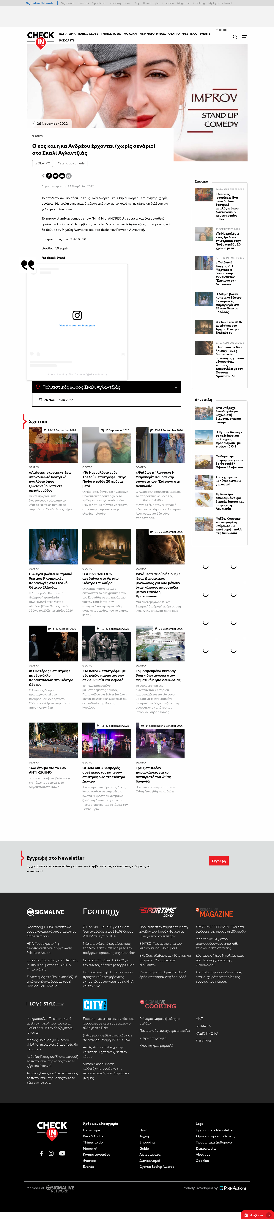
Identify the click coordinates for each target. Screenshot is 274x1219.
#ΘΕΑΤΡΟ (42, 163)
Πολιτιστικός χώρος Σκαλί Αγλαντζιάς (81, 387)
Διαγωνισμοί (149, 1160)
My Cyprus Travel (220, 3)
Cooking (199, 3)
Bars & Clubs (93, 1136)
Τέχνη (144, 1136)
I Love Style (151, 3)
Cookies (202, 1160)
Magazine (183, 3)
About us (203, 1154)
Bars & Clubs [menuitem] (88, 34)
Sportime (98, 3)
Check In (168, 3)
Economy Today (119, 3)
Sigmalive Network (39, 3)
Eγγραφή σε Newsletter (215, 1130)
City (137, 3)
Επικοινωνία (206, 1148)
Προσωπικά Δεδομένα (214, 1142)
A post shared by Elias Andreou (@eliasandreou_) (77, 374)
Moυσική (90, 1148)
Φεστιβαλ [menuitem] (189, 34)
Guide (144, 1148)
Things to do (93, 1142)
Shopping (147, 1142)
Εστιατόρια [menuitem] (67, 34)
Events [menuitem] (204, 34)
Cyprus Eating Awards (156, 1166)
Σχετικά (38, 421)
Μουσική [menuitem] (130, 34)
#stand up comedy (71, 163)
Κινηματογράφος (97, 1154)
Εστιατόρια (92, 1130)
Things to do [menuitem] (111, 34)
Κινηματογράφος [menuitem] (152, 34)
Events (88, 1166)
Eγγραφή (219, 861)
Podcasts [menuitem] (67, 40)
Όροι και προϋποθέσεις (215, 1136)
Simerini (83, 3)
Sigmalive (67, 3)
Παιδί (144, 1130)
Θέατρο (37, 135)
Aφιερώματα (149, 1154)
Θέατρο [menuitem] (174, 34)
